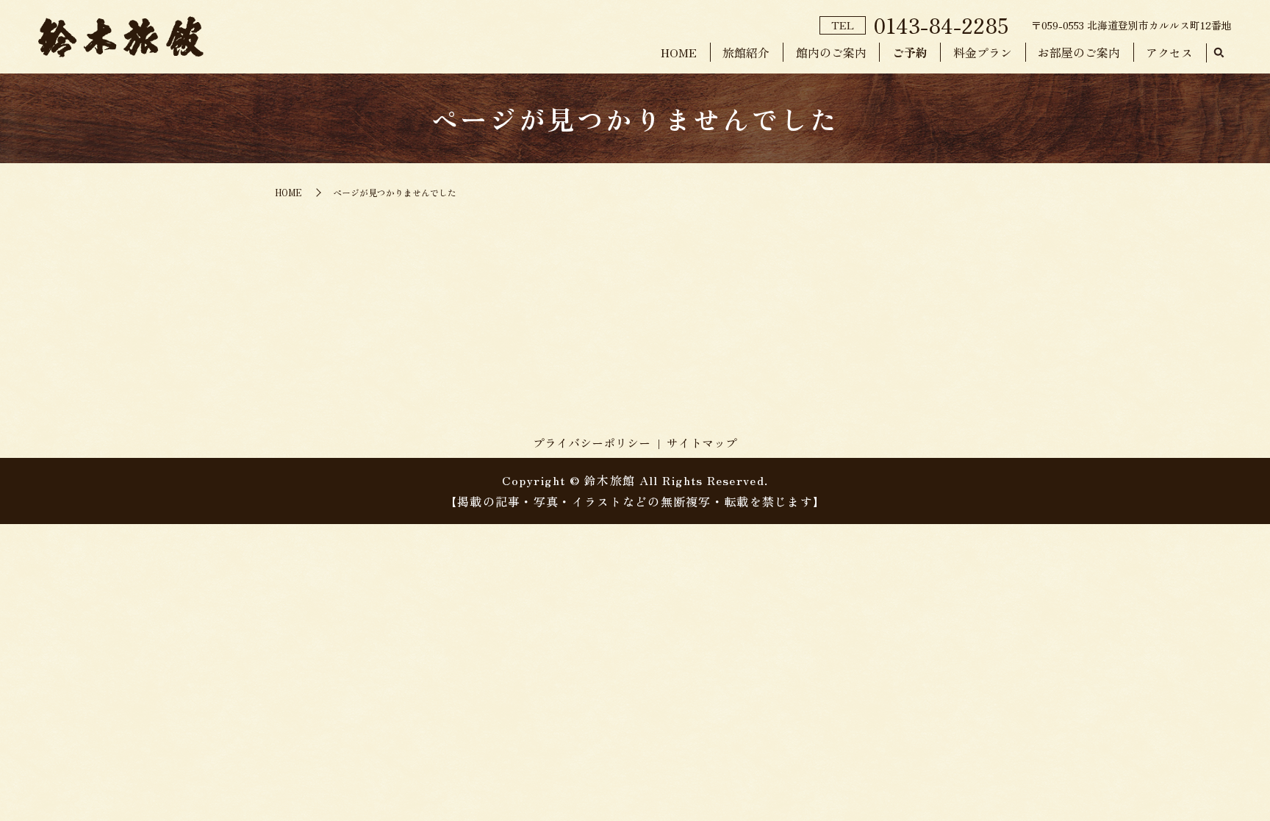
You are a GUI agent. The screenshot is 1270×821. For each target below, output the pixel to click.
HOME (679, 52)
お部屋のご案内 (1079, 52)
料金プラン (982, 52)
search (1219, 53)
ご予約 (910, 52)
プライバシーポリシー (591, 442)
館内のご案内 (831, 52)
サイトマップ (702, 442)
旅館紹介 (745, 52)
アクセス (1169, 52)
